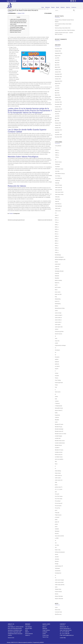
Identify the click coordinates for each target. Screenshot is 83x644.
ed (55, 352)
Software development (60, 552)
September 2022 (58, 109)
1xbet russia (57, 208)
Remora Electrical (29, 633)
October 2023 (58, 78)
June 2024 (57, 60)
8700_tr (56, 238)
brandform (30, 642)
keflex (56, 412)
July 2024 (57, 58)
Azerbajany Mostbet (59, 271)
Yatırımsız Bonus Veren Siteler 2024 (62, 28)
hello (56, 398)
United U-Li (27, 635)
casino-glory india (58, 326)
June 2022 (57, 116)
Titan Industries (28, 626)
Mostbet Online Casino (60, 440)
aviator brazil (57, 264)
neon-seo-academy (59, 459)
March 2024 (57, 67)
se (55, 540)
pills (56, 491)
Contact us (74, 7)
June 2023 (57, 88)
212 (56, 213)
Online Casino (58, 473)
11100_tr (57, 157)
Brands (57, 7)
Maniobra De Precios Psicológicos (17, 29)
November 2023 (58, 76)
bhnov (56, 289)
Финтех (56, 593)
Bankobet (57, 275)
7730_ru (56, 222)
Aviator (56, 261)
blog (56, 296)
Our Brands (45, 632)
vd (55, 577)
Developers (57, 350)
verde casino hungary (59, 580)
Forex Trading (58, 380)
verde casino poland (59, 582)
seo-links (57, 545)
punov (56, 526)
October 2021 (58, 127)
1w (55, 159)
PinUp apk (57, 512)
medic (56, 422)
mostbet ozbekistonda (60, 443)
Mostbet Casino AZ (59, 431)
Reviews (57, 533)
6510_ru (56, 220)
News (56, 463)
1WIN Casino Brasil (59, 169)
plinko (56, 519)
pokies (56, 524)
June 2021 (57, 132)
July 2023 (57, 85)
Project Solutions (46, 630)
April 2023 (57, 92)
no (55, 468)
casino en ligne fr (58, 315)
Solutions (63, 7)
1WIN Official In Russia (60, 173)
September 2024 (58, 53)
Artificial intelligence (59, 257)
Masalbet (57, 419)
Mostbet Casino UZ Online (60, 433)
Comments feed (58, 612)
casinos (56, 329)
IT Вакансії (57, 403)
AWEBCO (42, 642)
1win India (57, 171)
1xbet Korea (57, 199)
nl (55, 466)
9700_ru (56, 252)
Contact (44, 633)
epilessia (57, 364)
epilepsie (57, 361)
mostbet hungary (58, 436)
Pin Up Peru (57, 508)
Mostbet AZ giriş (58, 426)
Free (56, 387)
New (56, 461)
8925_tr (56, 243)
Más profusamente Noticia (15, 30)
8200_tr (56, 224)
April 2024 (57, 65)
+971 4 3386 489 (65, 632)
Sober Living (57, 549)
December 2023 (58, 74)
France (56, 384)
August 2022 (57, 111)
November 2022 (58, 104)
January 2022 (58, 125)
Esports (56, 368)
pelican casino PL (58, 487)
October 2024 (58, 51)
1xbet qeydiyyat (58, 206)
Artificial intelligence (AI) (60, 259)
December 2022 (58, 102)
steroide (57, 556)
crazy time (57, 340)
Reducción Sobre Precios (15, 32)
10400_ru (57, 155)
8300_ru (56, 227)
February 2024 (58, 69)
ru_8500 (56, 538)
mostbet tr (57, 447)
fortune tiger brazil (59, 382)
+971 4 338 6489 (13, 1)
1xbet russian (58, 210)
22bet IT (57, 215)
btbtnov (56, 306)
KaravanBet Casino (59, 408)
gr (55, 394)
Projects (53, 7)
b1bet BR (57, 273)
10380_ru (57, 152)
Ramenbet (57, 531)
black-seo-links (58, 294)
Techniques (57, 568)
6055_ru (56, 217)
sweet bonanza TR (59, 566)
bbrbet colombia (58, 280)
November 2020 (58, 137)
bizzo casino (57, 292)
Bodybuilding (57, 299)
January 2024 (58, 71)
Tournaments (57, 570)
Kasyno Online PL (58, 410)
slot (56, 547)
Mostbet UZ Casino (59, 450)
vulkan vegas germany (59, 584)
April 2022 (57, 120)
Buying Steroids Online (60, 308)
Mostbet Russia (58, 445)
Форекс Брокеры (59, 596)
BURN (26, 630)
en (55, 354)
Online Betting (58, 470)
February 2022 (58, 123)
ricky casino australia (59, 535)
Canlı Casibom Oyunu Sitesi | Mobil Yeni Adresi (65, 30)
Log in (56, 607)
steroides (57, 559)
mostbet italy (58, 438)
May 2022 (57, 118)
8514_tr (56, 234)
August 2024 (57, 55)
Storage (56, 563)
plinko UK (57, 522)
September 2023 (58, 81)
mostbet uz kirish (58, 452)
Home (43, 7)
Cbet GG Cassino (58, 333)
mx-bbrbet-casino (59, 456)
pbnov (56, 484)
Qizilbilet (57, 528)
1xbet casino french (59, 192)
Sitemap (8, 642)
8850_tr (56, 241)
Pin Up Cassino (58, 505)
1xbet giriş (57, 196)
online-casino (58, 477)
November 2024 (58, 48)
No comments (49, 13)
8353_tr (56, 231)
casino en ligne (58, 313)
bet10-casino (58, 287)
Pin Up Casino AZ (58, 503)
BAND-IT (27, 632)
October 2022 (58, 106)
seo (56, 542)
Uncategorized (16, 213)
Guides (56, 396)
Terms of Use (45, 637)
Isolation (57, 401)
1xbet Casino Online (59, 194)
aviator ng (57, 268)
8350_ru (56, 229)
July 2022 (57, 113)
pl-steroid (57, 517)
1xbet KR (57, 201)
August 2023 (57, 83)
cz (55, 347)
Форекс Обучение (59, 598)
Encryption (57, 357)
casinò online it (58, 322)
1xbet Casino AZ (58, 187)
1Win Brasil (57, 164)
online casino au (58, 475)
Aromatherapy (58, 254)
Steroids (57, 561)
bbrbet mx (57, 282)
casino (56, 310)
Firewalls (57, 375)
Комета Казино (58, 591)
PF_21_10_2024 (58, 489)
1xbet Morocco (58, 203)
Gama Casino (57, 391)
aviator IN (57, 266)
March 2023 (57, 95)
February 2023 (58, 97)
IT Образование (58, 405)
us (55, 575)
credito (56, 343)
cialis (56, 338)
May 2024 (57, 62)
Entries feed (57, 609)
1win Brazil (57, 166)
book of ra (57, 301)
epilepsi (56, 359)
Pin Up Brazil (57, 501)
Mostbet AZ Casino (59, 424)
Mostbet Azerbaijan (59, 429)
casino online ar (58, 319)
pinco (56, 510)
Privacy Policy (46, 635)
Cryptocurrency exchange (60, 345)
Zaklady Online (58, 589)
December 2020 (58, 134)
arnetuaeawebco (12, 13)
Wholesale (47, 7)
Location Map (63, 637)
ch (55, 336)
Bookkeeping (58, 303)
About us (68, 7)
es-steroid (57, 366)
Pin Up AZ (57, 494)
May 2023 (57, 90)
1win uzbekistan (58, 178)
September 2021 (58, 130)
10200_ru (57, 150)
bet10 (56, 285)
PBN (56, 482)
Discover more (11, 637)
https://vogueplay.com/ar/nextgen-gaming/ (17, 94)
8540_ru (56, 236)
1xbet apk (57, 182)
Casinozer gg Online (59, 331)
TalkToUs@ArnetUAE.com (68, 635)
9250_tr (56, 245)
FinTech (56, 373)
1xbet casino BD (58, 189)
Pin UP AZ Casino (58, 496)
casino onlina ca (58, 317)
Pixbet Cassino (58, 515)
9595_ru (56, 250)
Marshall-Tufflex (28, 628)
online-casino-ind (58, 480)
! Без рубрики (58, 145)
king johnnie (57, 415)
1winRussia (57, 180)
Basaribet (57, 278)
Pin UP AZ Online (58, 498)
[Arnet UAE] (10, 5)
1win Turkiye (57, 175)
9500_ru (56, 247)
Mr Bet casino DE (58, 454)
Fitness (56, 378)
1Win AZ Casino (58, 162)
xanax (56, 587)
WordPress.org (58, 614)
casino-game (57, 324)
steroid (56, 554)
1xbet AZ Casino (58, 185)
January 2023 (58, 99)
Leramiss (57, 417)
